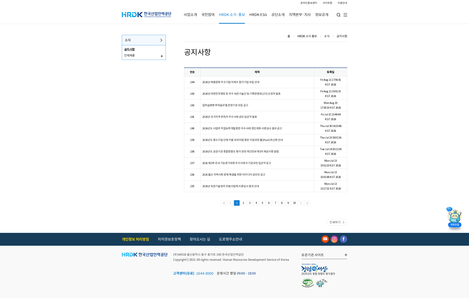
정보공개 (321, 14)
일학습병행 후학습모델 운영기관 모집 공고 (225, 105)
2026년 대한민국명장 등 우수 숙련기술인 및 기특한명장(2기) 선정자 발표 (241, 93)
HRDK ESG (258, 14)
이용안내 (342, 3)
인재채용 (129, 55)
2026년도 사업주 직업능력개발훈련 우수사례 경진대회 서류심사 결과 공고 (242, 128)
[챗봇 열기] (454, 218)
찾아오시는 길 (200, 239)
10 (294, 203)
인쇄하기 (335, 222)
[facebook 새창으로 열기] (343, 239)
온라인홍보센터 (308, 3)
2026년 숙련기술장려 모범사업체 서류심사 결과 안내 (230, 186)
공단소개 (278, 14)
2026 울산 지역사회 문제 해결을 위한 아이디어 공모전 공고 (233, 174)
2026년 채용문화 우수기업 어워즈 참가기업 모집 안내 (230, 82)
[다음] (301, 203)
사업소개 (190, 14)
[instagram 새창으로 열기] (334, 239)
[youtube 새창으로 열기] (325, 239)
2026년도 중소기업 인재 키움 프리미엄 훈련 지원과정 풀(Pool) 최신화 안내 (242, 140)
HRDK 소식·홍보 (232, 14)
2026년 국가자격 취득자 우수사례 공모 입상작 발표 (229, 117)
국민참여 (208, 14)
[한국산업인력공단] (145, 255)
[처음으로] (224, 203)
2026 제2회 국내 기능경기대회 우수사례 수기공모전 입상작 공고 (236, 163)
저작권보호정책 (169, 239)
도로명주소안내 (230, 239)
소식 (128, 40)
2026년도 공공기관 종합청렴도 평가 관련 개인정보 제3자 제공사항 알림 (240, 151)
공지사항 (129, 49)
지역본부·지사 (300, 14)
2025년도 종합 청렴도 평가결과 (318, 273)
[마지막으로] (307, 203)
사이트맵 (327, 3)
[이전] (230, 203)
